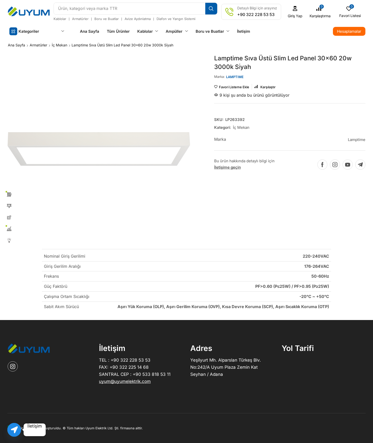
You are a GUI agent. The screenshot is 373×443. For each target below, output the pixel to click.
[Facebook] (322, 165)
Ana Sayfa (16, 45)
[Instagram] (335, 165)
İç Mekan (59, 45)
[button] (295, 12)
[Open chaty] (14, 430)
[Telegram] (360, 165)
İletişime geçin (227, 167)
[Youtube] (348, 165)
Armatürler (38, 45)
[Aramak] (211, 8)
